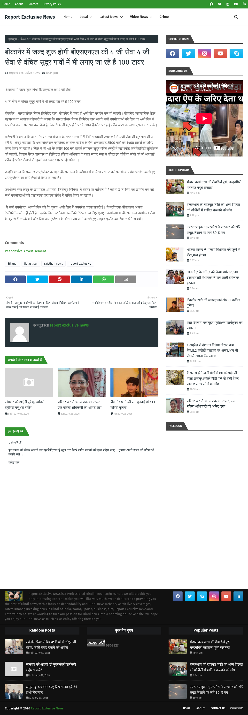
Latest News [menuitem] (109, 17)
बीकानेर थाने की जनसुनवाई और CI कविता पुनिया (132, 405)
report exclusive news (24, 72)
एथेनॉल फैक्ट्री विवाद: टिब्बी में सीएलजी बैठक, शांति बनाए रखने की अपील (51, 645)
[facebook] (211, 4)
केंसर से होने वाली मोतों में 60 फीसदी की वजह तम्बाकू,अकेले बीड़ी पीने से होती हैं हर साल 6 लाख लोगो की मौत (213, 378)
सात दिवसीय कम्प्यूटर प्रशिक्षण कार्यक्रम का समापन (214, 325)
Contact (33, 4)
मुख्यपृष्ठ (12, 39)
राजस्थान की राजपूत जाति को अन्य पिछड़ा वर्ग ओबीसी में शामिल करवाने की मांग (213, 207)
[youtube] (236, 4)
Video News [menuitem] (139, 17)
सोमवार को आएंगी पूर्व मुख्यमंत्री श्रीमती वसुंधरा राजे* (24, 405)
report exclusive (80, 263)
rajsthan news (53, 263)
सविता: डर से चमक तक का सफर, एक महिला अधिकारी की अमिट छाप (79, 405)
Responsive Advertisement (25, 251)
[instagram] (227, 4)
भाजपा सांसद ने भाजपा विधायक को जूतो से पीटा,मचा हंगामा (213, 252)
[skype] (243, 4)
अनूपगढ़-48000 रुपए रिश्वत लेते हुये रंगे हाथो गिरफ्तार (51, 690)
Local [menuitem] (84, 17)
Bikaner (24, 39)
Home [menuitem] (67, 17)
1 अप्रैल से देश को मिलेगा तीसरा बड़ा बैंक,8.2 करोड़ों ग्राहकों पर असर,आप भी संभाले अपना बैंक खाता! (212, 350)
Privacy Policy (52, 4)
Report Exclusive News (30, 17)
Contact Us (218, 708)
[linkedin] (238, 596)
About (19, 4)
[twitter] (220, 4)
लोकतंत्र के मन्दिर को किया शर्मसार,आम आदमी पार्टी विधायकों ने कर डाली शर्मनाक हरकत (213, 277)
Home (6, 4)
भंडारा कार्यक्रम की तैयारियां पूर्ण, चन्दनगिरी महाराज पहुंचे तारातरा (214, 185)
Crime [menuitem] (164, 17)
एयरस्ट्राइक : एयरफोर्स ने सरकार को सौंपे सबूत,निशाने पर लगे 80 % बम (213, 230)
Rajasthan (31, 263)
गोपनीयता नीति (236, 708)
